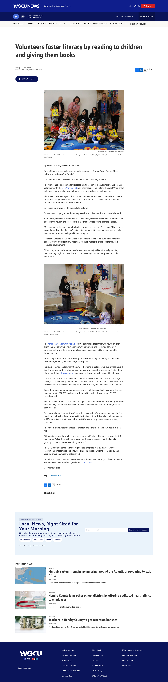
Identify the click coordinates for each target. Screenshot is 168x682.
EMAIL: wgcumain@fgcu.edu (132, 650)
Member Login (116, 24)
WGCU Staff (52, 579)
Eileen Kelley (52, 604)
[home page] (32, 656)
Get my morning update (138, 530)
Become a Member (69, 655)
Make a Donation (68, 650)
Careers (95, 660)
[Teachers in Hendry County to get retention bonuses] (30, 624)
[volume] (23, 16)
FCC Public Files (97, 666)
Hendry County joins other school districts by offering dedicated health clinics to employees (100, 597)
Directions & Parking (129, 655)
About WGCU (96, 650)
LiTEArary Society (70, 188)
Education (74, 24)
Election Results (138, 23)
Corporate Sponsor (69, 666)
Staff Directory (97, 655)
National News (56, 476)
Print (149, 69)
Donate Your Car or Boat (71, 671)
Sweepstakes (67, 676)
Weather (53, 24)
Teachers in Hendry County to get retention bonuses (83, 620)
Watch (41, 24)
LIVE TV (137, 6)
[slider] (26, 16)
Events (87, 24)
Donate (149, 6)
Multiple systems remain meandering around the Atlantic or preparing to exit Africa (100, 573)
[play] (16, 16)
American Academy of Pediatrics (63, 344)
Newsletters (126, 666)
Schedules (18, 24)
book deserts (67, 373)
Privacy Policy (97, 671)
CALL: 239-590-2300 (99, 676)
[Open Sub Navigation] (25, 24)
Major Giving (66, 660)
